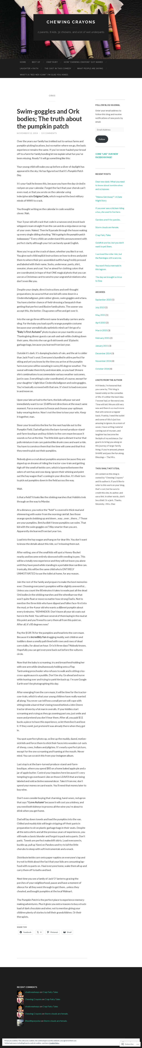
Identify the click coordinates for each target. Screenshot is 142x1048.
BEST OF (36, 62)
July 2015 (100, 307)
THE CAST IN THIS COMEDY (58, 68)
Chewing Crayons (71, 22)
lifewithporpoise (33, 1020)
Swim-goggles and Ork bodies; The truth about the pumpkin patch (49, 118)
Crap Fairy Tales (103, 235)
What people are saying (90, 68)
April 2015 (100, 322)
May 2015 (100, 315)
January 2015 (101, 345)
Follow (102, 139)
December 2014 (103, 353)
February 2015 (102, 338)
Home (23, 62)
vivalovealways (32, 992)
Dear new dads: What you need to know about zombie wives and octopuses (110, 185)
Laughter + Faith (29, 68)
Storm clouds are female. (107, 227)
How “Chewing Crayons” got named (83, 62)
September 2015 (103, 299)
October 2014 (102, 368)
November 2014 (103, 361)
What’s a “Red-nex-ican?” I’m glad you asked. (44, 75)
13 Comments (49, 133)
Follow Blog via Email (107, 105)
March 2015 (101, 330)
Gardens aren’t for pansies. (107, 219)
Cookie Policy (54, 1043)
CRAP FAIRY (52, 62)
